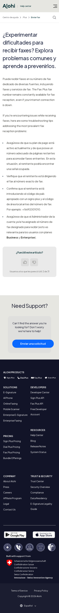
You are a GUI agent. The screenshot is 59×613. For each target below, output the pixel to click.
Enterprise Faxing (12, 420)
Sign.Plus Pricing (12, 441)
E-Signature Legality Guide (41, 506)
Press (6, 486)
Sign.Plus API (37, 397)
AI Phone (8, 397)
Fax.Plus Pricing (11, 452)
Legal (6, 503)
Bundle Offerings (12, 458)
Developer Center (39, 392)
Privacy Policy (41, 590)
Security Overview (40, 486)
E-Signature (9, 392)
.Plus (24, 17)
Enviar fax (35, 17)
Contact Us (9, 509)
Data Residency (38, 498)
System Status (38, 452)
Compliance (37, 492)
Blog (33, 440)
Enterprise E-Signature (15, 414)
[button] (29, 606)
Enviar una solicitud (33, 343)
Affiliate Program (12, 498)
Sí (25, 262)
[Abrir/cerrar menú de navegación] (55, 6)
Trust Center (37, 481)
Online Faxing (10, 403)
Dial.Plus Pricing (11, 446)
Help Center (36, 435)
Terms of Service (19, 590)
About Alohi (9, 481)
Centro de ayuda (11, 17)
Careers (7, 492)
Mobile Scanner (11, 409)
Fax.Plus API (36, 403)
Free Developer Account (38, 412)
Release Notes (38, 446)
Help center (25, 6)
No (34, 262)
